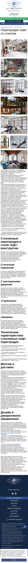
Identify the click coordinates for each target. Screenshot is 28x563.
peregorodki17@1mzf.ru (14, 10)
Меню (3, 23)
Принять (14, 560)
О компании (14, 500)
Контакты (14, 511)
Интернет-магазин (15, 519)
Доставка (14, 503)
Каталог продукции (14, 498)
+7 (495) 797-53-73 (15, 8)
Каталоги (14, 513)
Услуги (14, 506)
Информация (14, 516)
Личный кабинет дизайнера (14, 21)
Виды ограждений (14, 508)
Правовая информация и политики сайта (13, 557)
